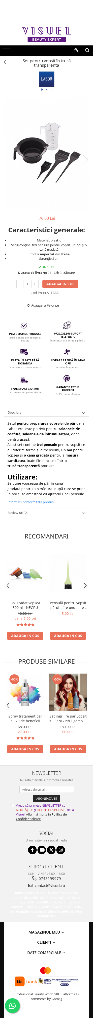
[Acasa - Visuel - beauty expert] (46, 34)
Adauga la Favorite (44, 305)
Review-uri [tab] (18, 512)
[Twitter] (51, 850)
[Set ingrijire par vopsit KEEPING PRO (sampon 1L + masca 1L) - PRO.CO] (68, 692)
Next (85, 160)
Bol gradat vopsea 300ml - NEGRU (25, 605)
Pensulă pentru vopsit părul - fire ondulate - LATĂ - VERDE (68, 605)
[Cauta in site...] (87, 50)
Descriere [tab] (14, 412)
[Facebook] (32, 850)
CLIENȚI (44, 942)
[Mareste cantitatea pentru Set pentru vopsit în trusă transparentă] (35, 284)
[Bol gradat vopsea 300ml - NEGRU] (25, 573)
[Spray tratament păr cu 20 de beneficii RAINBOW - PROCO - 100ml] (25, 692)
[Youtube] (41, 850)
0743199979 (49, 878)
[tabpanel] (46, 155)
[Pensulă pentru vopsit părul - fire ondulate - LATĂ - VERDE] (68, 573)
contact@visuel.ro (49, 885)
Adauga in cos (60, 283)
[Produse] (6, 51)
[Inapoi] (3, 62)
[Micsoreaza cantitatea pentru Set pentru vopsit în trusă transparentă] (20, 284)
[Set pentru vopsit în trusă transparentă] (46, 155)
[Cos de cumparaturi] (75, 50)
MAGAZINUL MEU (45, 932)
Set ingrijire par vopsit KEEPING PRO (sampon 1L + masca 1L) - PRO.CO (68, 718)
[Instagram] (60, 850)
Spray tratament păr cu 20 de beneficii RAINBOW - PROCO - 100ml (25, 718)
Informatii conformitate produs (30, 502)
